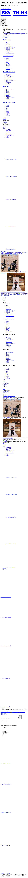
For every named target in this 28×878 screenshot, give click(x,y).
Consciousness (9, 79)
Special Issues (8, 130)
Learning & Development (8, 397)
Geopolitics (8, 115)
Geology (7, 63)
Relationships (8, 82)
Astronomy (8, 69)
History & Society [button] (9, 365)
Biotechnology (9, 67)
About (7, 136)
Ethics (7, 42)
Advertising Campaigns (8, 438)
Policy (7, 114)
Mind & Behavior (9, 72)
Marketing (8, 92)
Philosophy (12, 33)
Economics (8, 99)
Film (7, 109)
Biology (7, 59)
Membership (3, 17)
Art (6, 107)
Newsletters (8, 129)
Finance (7, 91)
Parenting (8, 83)
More (4, 128)
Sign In (2, 295)
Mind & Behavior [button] (9, 335)
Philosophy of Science (10, 47)
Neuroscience (8, 75)
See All (4, 121)
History (7, 105)
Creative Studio (9, 134)
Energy (7, 66)
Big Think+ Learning (10, 133)
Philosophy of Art (9, 48)
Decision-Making (9, 76)
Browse (4, 126)
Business (6, 86)
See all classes (6, 391)
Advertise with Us (9, 135)
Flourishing (8, 45)
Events (7, 131)
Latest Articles (6, 35)
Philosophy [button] (6, 303)
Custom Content (6, 417)
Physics (7, 58)
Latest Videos (6, 34)
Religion (7, 43)
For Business (3, 16)
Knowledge (8, 46)
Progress (7, 111)
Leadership (8, 90)
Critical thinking (6, 33)
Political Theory (9, 50)
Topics (5, 37)
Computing (8, 64)
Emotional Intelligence (19, 33)
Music (7, 108)
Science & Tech (8, 56)
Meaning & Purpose (10, 53)
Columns (5, 122)
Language (8, 49)
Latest (4, 117)
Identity (7, 51)
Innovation (8, 93)
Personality (8, 81)
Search (5, 28)
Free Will (25, 33)
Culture (7, 112)
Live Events (5, 441)
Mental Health (9, 78)
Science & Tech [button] (8, 319)
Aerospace (8, 60)
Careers (7, 137)
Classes (4, 123)
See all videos (6, 383)
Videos (4, 119)
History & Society (9, 102)
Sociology (8, 113)
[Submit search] (4, 31)
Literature (8, 106)
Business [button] (6, 349)
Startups (7, 98)
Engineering (8, 65)
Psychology (8, 74)
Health (7, 62)
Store (4, 127)
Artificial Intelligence (10, 97)
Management (8, 96)
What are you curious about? (9, 29)
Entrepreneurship (9, 89)
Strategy (7, 95)
